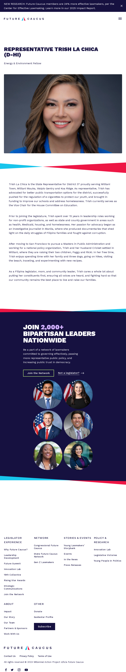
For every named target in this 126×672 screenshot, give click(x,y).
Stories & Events (77, 537)
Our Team (9, 622)
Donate (38, 611)
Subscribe (44, 626)
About (9, 603)
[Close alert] (121, 6)
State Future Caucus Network (46, 555)
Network (41, 537)
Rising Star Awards (14, 580)
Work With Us (11, 634)
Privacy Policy (27, 656)
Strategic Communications (13, 587)
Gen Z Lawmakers (44, 562)
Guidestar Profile (43, 617)
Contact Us (10, 656)
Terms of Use (45, 656)
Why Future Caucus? (16, 549)
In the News (71, 559)
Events (68, 554)
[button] (119, 18)
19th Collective (12, 575)
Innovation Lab (12, 569)
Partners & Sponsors (15, 628)
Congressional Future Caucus (46, 546)
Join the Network (14, 594)
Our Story (9, 617)
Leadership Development (11, 556)
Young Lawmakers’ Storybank (74, 546)
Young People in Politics (107, 561)
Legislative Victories (105, 555)
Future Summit (12, 563)
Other (39, 603)
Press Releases (72, 565)
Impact (8, 611)
